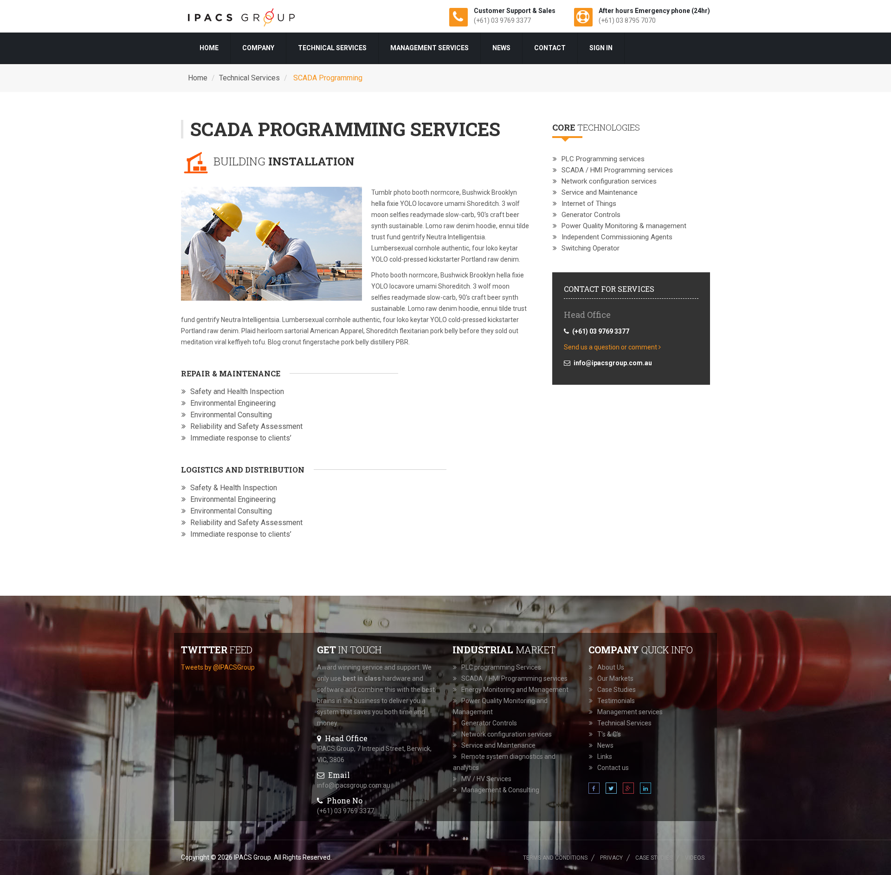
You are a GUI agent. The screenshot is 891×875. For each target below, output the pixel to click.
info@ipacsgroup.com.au (353, 785)
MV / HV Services (486, 779)
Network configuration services (609, 181)
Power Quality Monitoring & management (624, 226)
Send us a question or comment (611, 347)
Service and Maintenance (600, 192)
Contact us (613, 767)
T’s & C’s (609, 734)
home (209, 48)
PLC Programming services (603, 159)
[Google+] (629, 788)
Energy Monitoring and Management (514, 689)
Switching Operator (591, 248)
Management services (630, 712)
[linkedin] (645, 788)
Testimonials (616, 700)
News (501, 48)
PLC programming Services (501, 667)
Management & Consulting (500, 790)
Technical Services (332, 48)
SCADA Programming (326, 77)
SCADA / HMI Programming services (617, 170)
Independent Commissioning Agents (617, 237)
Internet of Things (589, 203)
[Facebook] (594, 788)
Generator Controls (591, 215)
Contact (550, 48)
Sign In (601, 48)
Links (604, 756)
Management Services (429, 48)
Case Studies (616, 689)
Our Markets (615, 678)
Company (258, 48)
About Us (610, 667)
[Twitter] (612, 788)
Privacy (611, 858)
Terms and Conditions (555, 858)
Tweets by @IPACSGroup (218, 667)
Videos (694, 858)
